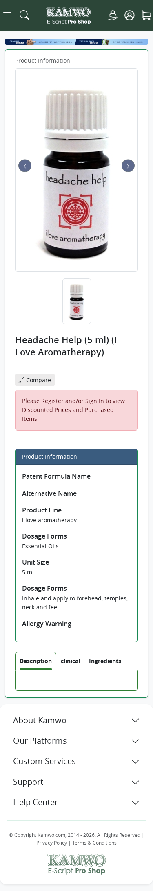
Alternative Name (49, 493)
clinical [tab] (70, 661)
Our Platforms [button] (40, 740)
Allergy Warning (46, 623)
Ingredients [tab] (105, 661)
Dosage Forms (44, 536)
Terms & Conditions (94, 842)
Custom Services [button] (44, 760)
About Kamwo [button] (40, 720)
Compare (37, 380)
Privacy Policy (51, 842)
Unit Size (35, 562)
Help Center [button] (35, 802)
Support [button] (28, 781)
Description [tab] (36, 661)
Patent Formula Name (56, 476)
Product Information (42, 60)
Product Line (42, 510)
